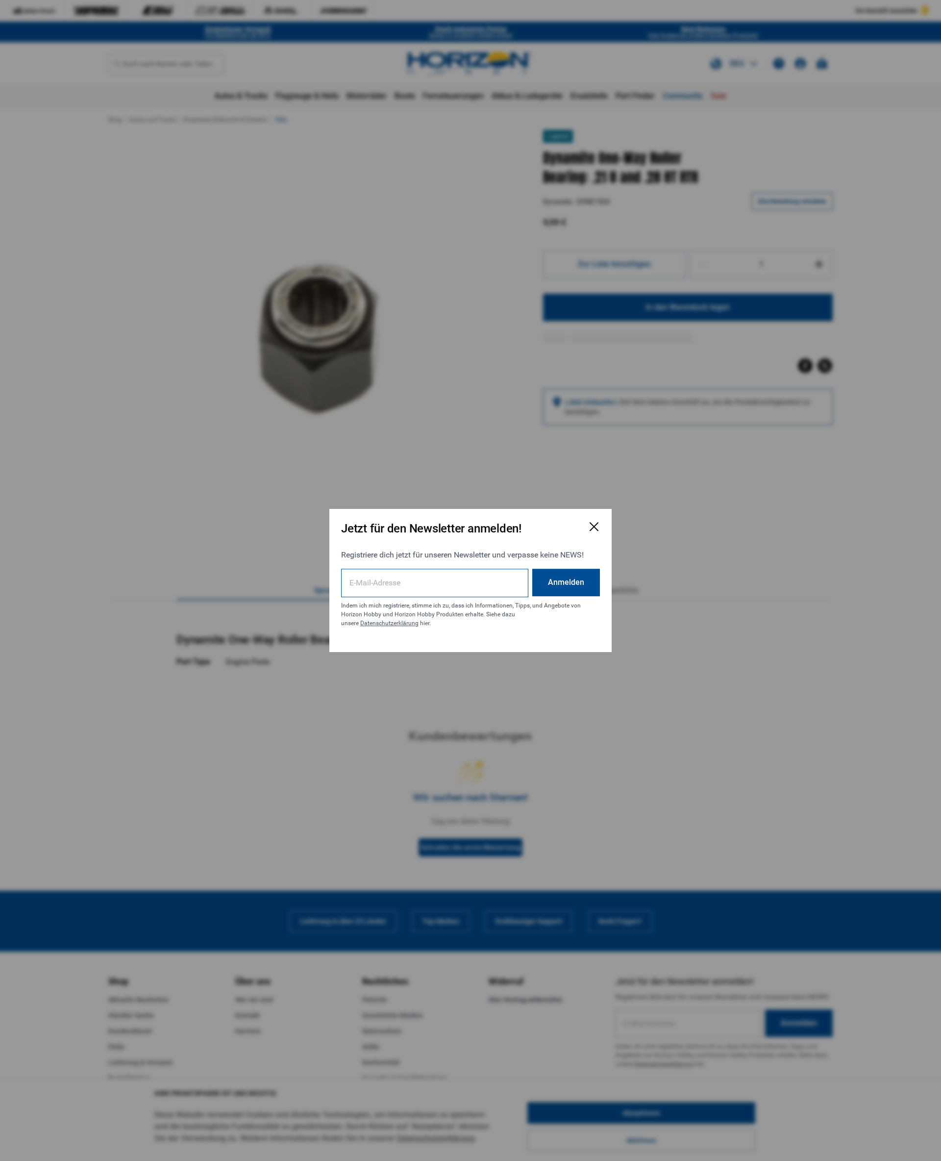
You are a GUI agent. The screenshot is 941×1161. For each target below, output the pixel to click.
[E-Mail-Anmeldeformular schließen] (594, 526)
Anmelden (566, 582)
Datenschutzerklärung (389, 623)
